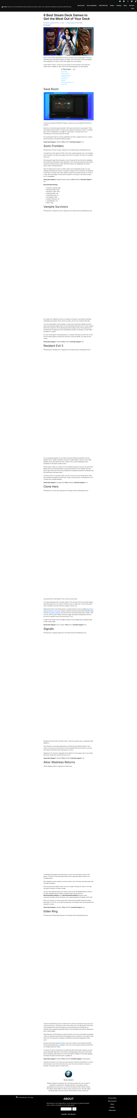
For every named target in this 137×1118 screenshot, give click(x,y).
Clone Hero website (54, 612)
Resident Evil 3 (65, 77)
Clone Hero (64, 78)
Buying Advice (71, 23)
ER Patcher (62, 1043)
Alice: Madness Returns (67, 82)
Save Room (64, 71)
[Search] (74, 1108)
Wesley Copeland (50, 23)
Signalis (63, 80)
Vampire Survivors (66, 75)
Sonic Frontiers (65, 73)
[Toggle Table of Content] (73, 69)
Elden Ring (64, 84)
